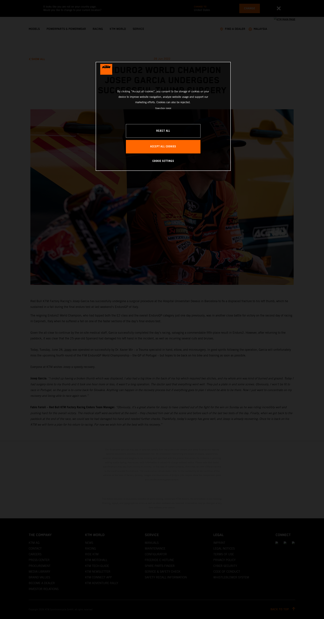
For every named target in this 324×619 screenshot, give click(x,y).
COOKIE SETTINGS (163, 161)
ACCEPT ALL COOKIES (163, 146)
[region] (163, 116)
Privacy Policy (160, 108)
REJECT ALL (163, 131)
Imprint (168, 108)
